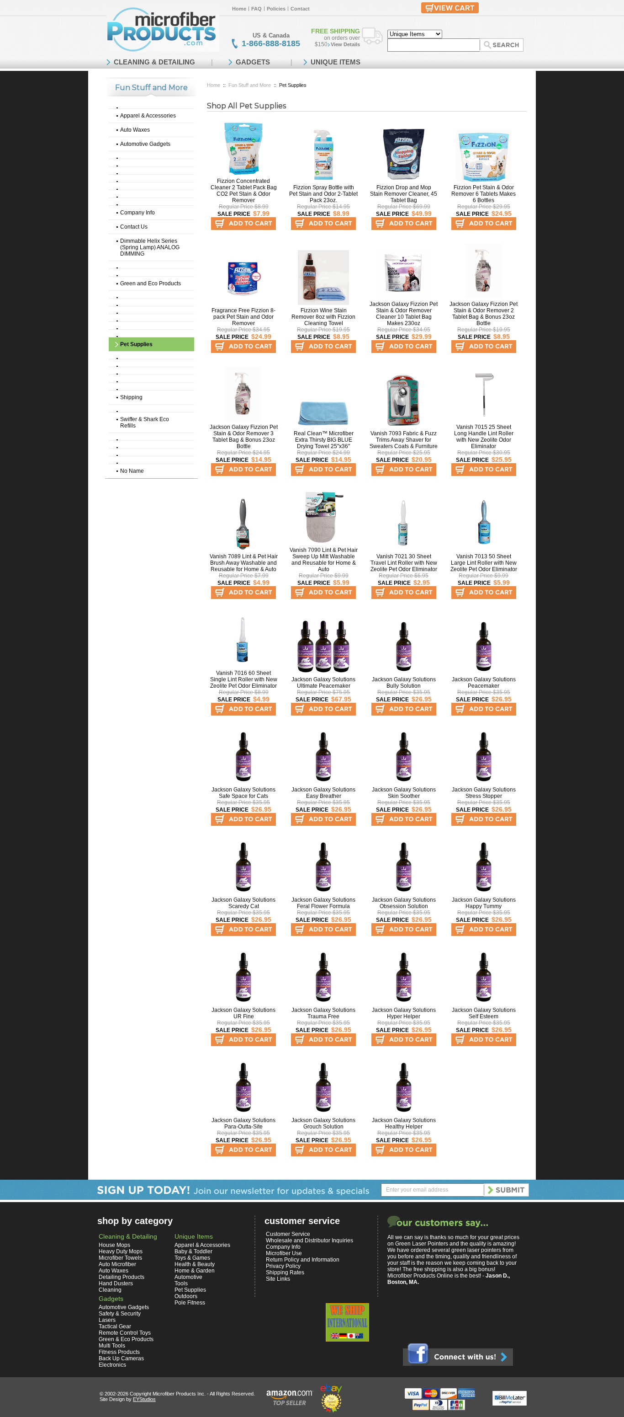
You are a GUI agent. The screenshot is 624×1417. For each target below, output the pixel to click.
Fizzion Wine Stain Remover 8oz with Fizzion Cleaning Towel (323, 316)
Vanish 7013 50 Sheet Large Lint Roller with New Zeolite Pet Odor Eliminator (483, 562)
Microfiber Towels (120, 1258)
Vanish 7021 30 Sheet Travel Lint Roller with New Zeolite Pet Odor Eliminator (403, 562)
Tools (181, 1283)
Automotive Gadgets (145, 144)
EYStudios (144, 1399)
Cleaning (110, 1290)
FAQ (256, 8)
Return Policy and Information (302, 1260)
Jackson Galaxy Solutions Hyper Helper (404, 1013)
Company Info (137, 212)
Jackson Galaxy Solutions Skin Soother (404, 792)
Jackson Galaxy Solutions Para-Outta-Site (243, 1123)
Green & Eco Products (126, 1339)
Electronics (112, 1365)
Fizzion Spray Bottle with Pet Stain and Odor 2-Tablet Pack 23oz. (323, 193)
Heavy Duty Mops (121, 1251)
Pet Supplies (136, 344)
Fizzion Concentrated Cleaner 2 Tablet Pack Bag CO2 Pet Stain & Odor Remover (244, 190)
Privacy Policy (283, 1266)
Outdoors (186, 1296)
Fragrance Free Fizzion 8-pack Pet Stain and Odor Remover (243, 316)
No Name (132, 471)
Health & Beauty (195, 1264)
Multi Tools (112, 1345)
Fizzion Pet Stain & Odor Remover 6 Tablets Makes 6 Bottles (483, 193)
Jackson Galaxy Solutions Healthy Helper (404, 1123)
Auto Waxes (135, 130)
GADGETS (253, 62)
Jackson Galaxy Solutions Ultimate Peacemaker (323, 682)
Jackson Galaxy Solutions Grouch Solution (323, 1123)
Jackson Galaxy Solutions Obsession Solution (404, 903)
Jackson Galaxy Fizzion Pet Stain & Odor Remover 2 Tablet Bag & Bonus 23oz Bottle (483, 313)
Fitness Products (119, 1352)
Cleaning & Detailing (128, 1236)
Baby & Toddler (193, 1251)
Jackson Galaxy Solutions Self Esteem (484, 1013)
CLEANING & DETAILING (154, 62)
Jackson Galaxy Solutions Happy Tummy (484, 903)
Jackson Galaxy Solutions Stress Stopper (484, 792)
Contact (300, 8)
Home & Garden (195, 1270)
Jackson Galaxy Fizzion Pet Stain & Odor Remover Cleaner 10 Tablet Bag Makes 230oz (404, 313)
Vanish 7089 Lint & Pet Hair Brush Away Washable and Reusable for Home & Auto (244, 562)
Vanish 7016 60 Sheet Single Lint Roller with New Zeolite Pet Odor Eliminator (243, 679)
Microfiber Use (284, 1253)
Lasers (107, 1320)
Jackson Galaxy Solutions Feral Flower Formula (323, 903)
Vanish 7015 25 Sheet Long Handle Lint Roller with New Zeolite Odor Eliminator (483, 436)
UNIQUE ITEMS (335, 62)
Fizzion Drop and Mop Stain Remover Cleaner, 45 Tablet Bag (403, 193)
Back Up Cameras (121, 1358)
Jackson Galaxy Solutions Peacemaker (484, 682)
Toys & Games (192, 1258)
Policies (276, 8)
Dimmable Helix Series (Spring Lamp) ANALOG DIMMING (150, 247)
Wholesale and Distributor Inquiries (309, 1240)
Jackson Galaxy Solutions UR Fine (243, 1013)
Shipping (131, 397)
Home (239, 8)
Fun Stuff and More (249, 85)
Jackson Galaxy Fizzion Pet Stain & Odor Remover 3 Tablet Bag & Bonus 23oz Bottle (244, 436)
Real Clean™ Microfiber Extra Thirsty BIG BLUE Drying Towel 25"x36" (324, 439)
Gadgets (111, 1298)
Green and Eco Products (150, 283)
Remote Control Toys (125, 1333)
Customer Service (288, 1234)
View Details (345, 44)
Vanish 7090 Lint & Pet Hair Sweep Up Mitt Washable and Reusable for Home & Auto (324, 559)
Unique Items (194, 1236)
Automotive (188, 1277)
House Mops (114, 1245)
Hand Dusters (116, 1283)
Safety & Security (120, 1313)
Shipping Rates (285, 1272)
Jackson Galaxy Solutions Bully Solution (404, 682)
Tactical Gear (115, 1326)
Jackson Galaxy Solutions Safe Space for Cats (243, 792)
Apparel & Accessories (148, 115)
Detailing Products (121, 1277)
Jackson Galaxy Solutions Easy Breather (323, 792)
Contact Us (134, 227)
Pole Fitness (190, 1302)
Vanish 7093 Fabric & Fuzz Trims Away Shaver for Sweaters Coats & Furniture (404, 439)
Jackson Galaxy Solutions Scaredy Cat (243, 903)
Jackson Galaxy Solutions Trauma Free (323, 1013)
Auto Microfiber (117, 1264)
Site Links (278, 1279)
